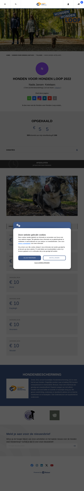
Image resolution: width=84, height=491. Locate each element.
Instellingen (54, 258)
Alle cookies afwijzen (42, 262)
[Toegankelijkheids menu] (82, 2)
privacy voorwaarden (24, 243)
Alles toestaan (30, 258)
